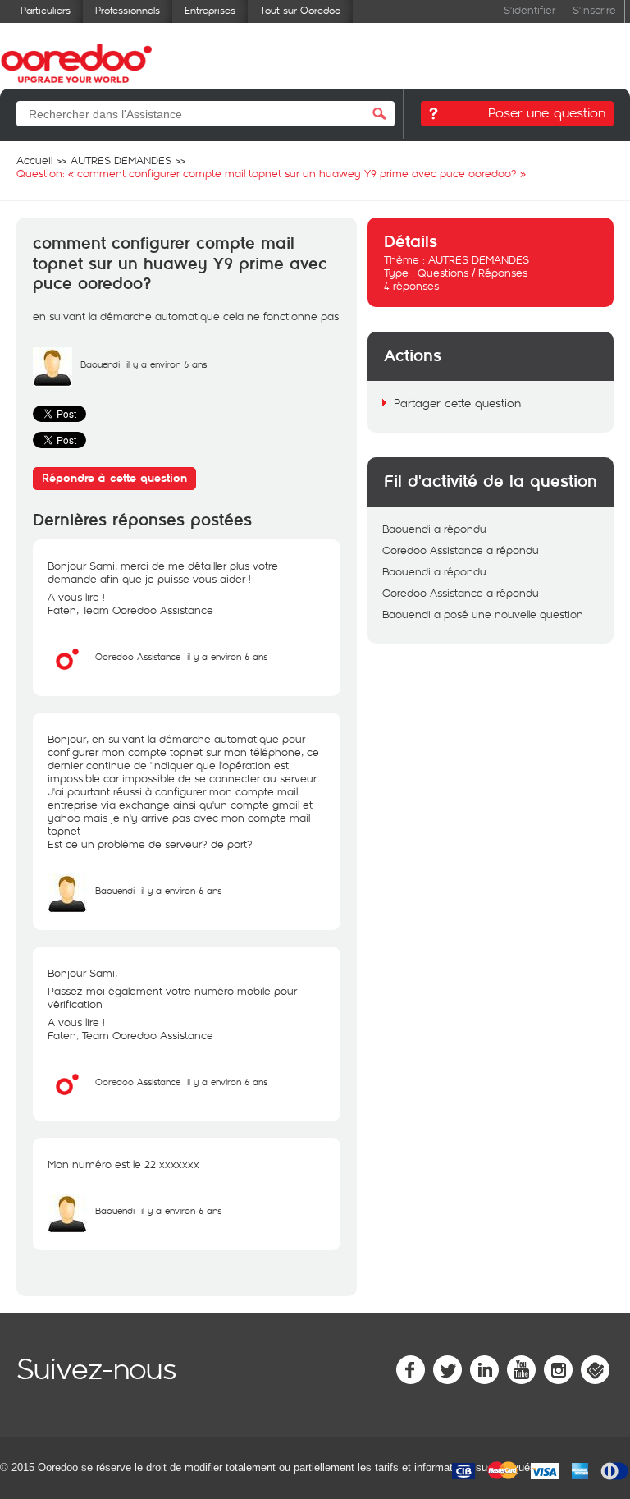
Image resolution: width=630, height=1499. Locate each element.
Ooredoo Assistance (137, 656)
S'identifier (529, 9)
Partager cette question (457, 403)
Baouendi (100, 364)
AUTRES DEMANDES (478, 259)
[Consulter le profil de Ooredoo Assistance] (67, 674)
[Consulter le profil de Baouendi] (52, 382)
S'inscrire (594, 9)
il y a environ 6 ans (227, 656)
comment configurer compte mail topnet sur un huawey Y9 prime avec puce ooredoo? (180, 264)
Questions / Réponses (472, 272)
